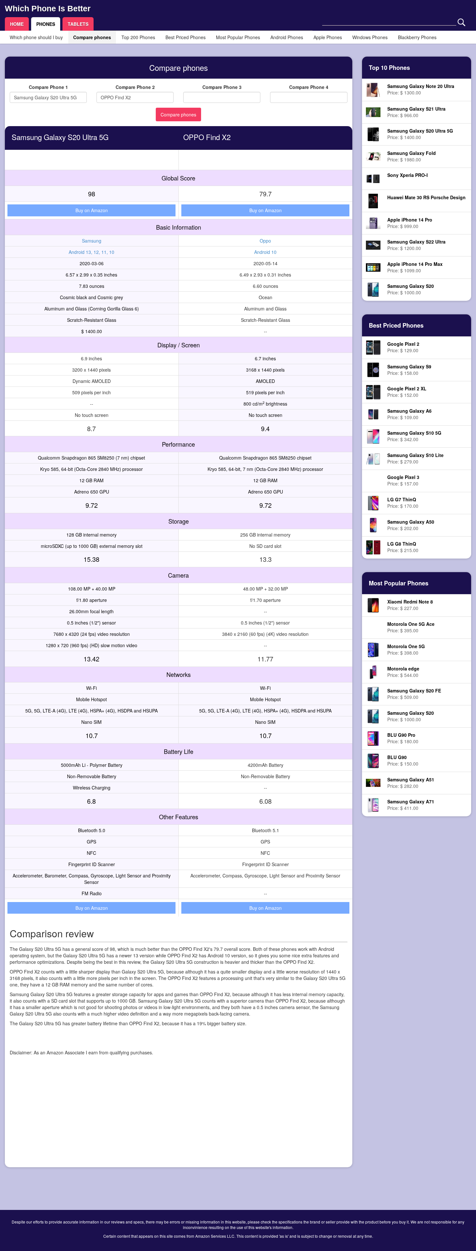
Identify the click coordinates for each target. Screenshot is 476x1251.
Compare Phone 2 (135, 87)
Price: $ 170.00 (402, 502)
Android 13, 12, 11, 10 (91, 252)
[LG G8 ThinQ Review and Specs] (373, 546)
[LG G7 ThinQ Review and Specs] (373, 502)
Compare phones (92, 37)
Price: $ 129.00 (403, 347)
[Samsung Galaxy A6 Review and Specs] (373, 413)
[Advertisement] (178, 1117)
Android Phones (286, 37)
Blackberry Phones (417, 37)
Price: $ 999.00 (409, 222)
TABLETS (78, 24)
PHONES (45, 24)
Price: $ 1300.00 (420, 89)
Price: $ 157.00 (403, 480)
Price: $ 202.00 (410, 524)
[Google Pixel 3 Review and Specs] (373, 481)
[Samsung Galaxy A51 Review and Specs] (373, 782)
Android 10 (265, 252)
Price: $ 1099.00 (415, 267)
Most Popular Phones (238, 37)
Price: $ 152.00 (406, 391)
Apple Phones (327, 37)
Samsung (91, 240)
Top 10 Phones (389, 67)
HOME (17, 24)
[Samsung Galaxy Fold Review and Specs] (373, 156)
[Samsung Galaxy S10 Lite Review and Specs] (373, 458)
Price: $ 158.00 (409, 369)
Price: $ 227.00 (410, 604)
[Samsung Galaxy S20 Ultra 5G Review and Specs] (373, 133)
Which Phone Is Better (48, 8)
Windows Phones (370, 37)
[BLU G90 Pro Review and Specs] (373, 737)
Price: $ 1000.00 (410, 289)
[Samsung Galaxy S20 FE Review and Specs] (373, 693)
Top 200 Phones (138, 37)
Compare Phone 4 (308, 87)
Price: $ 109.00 (409, 414)
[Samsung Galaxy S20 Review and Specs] (373, 289)
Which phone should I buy (36, 37)
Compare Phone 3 (222, 87)
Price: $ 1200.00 (416, 244)
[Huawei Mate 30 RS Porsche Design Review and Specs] (373, 200)
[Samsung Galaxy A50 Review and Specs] (373, 524)
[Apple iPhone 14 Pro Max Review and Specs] (373, 267)
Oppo (265, 240)
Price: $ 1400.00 (420, 133)
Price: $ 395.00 (411, 627)
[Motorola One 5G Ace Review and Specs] (373, 628)
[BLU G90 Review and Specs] (373, 760)
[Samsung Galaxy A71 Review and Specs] (373, 804)
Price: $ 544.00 (403, 671)
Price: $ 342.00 (414, 436)
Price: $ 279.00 (415, 458)
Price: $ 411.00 (410, 804)
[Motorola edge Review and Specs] (373, 671)
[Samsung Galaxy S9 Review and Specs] (373, 369)
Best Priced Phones (185, 37)
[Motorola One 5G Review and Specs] (373, 649)
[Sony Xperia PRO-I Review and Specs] (373, 178)
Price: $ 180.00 (402, 738)
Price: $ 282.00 (410, 782)
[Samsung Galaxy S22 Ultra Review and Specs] (373, 244)
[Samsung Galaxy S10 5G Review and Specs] (373, 435)
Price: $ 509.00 (414, 693)
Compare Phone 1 (48, 87)
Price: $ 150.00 (402, 760)
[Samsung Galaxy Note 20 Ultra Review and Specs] (373, 89)
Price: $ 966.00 (416, 111)
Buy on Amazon (91, 210)
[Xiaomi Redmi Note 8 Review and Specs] (373, 605)
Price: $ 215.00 (402, 546)
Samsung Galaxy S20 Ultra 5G (60, 137)
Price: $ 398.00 (406, 649)
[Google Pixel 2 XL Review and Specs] (373, 391)
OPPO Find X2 (207, 137)
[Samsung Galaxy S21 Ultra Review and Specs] (373, 111)
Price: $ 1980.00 (411, 156)
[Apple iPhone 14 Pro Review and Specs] (373, 222)
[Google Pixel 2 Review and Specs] (373, 347)
